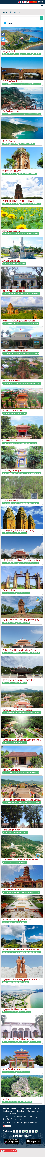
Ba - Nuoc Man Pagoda (13, 290)
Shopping (20, 1111)
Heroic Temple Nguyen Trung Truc (18, 680)
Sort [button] (9, 23)
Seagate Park (8, 51)
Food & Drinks (25, 1109)
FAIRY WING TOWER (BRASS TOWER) (20, 620)
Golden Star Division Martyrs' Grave (19, 650)
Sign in (40, 2)
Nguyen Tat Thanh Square (14, 1009)
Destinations (15, 12)
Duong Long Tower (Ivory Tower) (18, 530)
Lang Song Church (11, 829)
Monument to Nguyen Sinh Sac (17, 919)
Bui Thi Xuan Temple (12, 410)
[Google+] (3, 43)
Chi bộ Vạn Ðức (9, 440)
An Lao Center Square (13, 261)
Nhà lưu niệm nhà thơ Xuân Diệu (18, 1039)
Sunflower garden (11, 231)
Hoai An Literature (11, 769)
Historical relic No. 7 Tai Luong (17, 710)
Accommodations (9, 1109)
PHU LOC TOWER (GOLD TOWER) (18, 201)
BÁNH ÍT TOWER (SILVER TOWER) (18, 320)
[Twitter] (3, 39)
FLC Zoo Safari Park (12, 81)
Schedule (31, 1111)
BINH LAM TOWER (11, 380)
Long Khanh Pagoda (12, 889)
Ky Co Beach (8, 141)
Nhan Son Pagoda (11, 1069)
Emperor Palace (10, 590)
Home (4, 12)
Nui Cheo (6, 1099)
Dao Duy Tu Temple (11, 470)
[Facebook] (3, 34)
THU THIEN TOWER (11, 171)
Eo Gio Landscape (11, 111)
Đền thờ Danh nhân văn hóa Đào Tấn (21, 560)
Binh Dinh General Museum (15, 350)
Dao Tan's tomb (10, 500)
